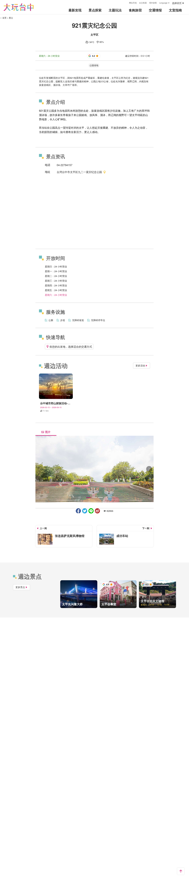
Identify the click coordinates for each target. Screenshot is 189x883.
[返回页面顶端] (180, 871)
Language (163, 2)
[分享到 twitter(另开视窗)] (84, 510)
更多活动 (140, 365)
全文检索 (143, 2)
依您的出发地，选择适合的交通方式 (70, 346)
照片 (47, 432)
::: (126, 2)
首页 (4, 17)
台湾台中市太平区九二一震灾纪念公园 (79, 172)
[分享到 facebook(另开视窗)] (78, 510)
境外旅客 (153, 2)
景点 (11, 17)
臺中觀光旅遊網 (19, 7)
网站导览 (133, 2)
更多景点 (20, 587)
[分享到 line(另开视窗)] (91, 510)
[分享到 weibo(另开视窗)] (97, 510)
